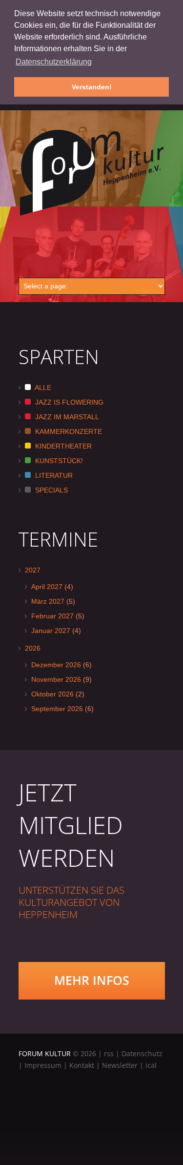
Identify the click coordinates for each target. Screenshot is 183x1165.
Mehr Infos (91, 980)
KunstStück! (58, 461)
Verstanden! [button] (92, 87)
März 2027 (47, 601)
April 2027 (46, 587)
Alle (42, 387)
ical (151, 1065)
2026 (33, 648)
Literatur (53, 475)
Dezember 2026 (56, 665)
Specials (50, 490)
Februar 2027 (52, 616)
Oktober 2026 (52, 694)
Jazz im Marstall (66, 417)
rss (109, 1053)
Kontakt (81, 1065)
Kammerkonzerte (67, 431)
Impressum (42, 1065)
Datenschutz (142, 1053)
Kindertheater (62, 446)
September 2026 (57, 709)
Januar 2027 (50, 630)
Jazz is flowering (68, 402)
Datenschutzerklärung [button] (54, 62)
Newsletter (120, 1065)
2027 (33, 570)
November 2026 (56, 679)
